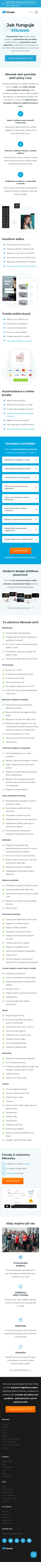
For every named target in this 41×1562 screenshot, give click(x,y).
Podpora (5, 1514)
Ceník (4, 1430)
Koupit (26, 1164)
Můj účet (5, 1511)
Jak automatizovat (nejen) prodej (21, 429)
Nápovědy (5, 1517)
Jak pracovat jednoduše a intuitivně (22, 266)
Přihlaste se (11, 1173)
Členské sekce (7, 1461)
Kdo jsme (5, 1427)
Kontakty (5, 1424)
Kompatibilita (6, 1476)
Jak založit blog (7, 1492)
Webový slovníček (8, 1495)
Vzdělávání (5, 1501)
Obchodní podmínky (9, 1442)
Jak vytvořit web (7, 1489)
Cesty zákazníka (7, 1467)
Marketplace (6, 1523)
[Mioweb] (8, 12)
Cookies (5, 1448)
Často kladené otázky (9, 1498)
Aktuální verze (7, 1520)
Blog (3, 1470)
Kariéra (4, 1433)
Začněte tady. (15, 5)
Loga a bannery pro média (11, 1439)
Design (4, 1473)
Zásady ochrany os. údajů (10, 1445)
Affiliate (4, 1436)
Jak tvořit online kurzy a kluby (19, 341)
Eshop (4, 1464)
